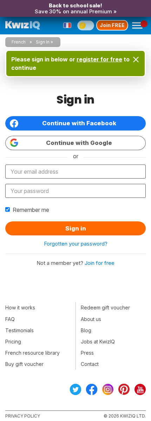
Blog (86, 330)
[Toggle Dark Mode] (85, 25)
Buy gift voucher (24, 364)
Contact (90, 364)
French (19, 42)
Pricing (13, 342)
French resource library (32, 353)
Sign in (75, 228)
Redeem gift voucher (105, 307)
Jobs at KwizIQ (98, 342)
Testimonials (19, 330)
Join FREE (112, 25)
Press (87, 353)
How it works (20, 307)
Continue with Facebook (79, 123)
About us (91, 319)
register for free (99, 59)
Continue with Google (79, 142)
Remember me (31, 209)
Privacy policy (22, 416)
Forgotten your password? (75, 243)
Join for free (99, 263)
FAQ (10, 319)
